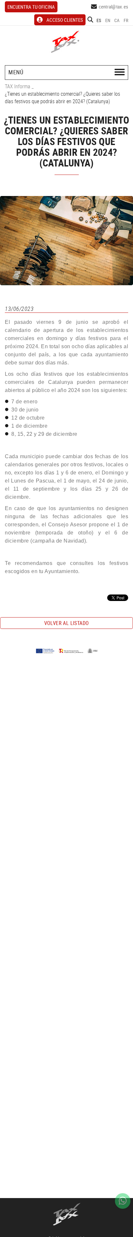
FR (126, 20)
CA (117, 20)
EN (108, 20)
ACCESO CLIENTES (64, 20)
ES (99, 20)
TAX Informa (17, 86)
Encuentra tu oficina (31, 7)
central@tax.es (113, 6)
